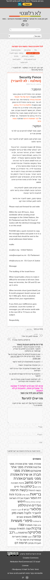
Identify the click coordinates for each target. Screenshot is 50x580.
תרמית (16, 56)
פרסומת (22, 532)
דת (39, 498)
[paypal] (22, 25)
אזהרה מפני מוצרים (25, 476)
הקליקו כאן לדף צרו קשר (31, 393)
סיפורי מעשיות (21, 521)
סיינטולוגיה (37, 521)
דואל (40, 435)
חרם (28, 505)
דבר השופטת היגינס (31, 118)
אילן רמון (38, 487)
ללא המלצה (24, 62)
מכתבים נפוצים (16, 50)
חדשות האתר (16, 59)
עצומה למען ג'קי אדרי (29, 335)
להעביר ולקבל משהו (29, 513)
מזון (14, 513)
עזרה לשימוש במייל (30, 59)
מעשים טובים (24, 516)
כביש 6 (25, 509)
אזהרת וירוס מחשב (27, 480)
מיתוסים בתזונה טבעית (21, 339)
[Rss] (27, 25)
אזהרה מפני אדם (32, 463)
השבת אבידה (23, 498)
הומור (33, 498)
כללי (35, 50)
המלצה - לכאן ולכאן (28, 56)
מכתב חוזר (27, 50)
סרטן (39, 525)
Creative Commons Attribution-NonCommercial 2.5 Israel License (25, 561)
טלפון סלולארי (29, 507)
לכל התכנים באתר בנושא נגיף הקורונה (27, 46)
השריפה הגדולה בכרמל (33, 502)
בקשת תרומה (19, 490)
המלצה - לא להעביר (33, 53)
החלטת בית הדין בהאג (22, 105)
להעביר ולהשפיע (16, 510)
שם (41, 427)
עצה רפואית (24, 528)
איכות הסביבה (17, 483)
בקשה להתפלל (34, 490)
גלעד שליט (25, 495)
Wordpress (16, 569)
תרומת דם (21, 543)
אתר (40, 442)
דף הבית (32, 68)
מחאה (36, 517)
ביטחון (29, 486)
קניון (16, 533)
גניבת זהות (15, 494)
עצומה (12, 528)
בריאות (35, 494)
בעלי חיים (19, 486)
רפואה (30, 537)
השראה (12, 498)
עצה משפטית (31, 525)
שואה (24, 536)
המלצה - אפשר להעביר (16, 53)
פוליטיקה (29, 329)
